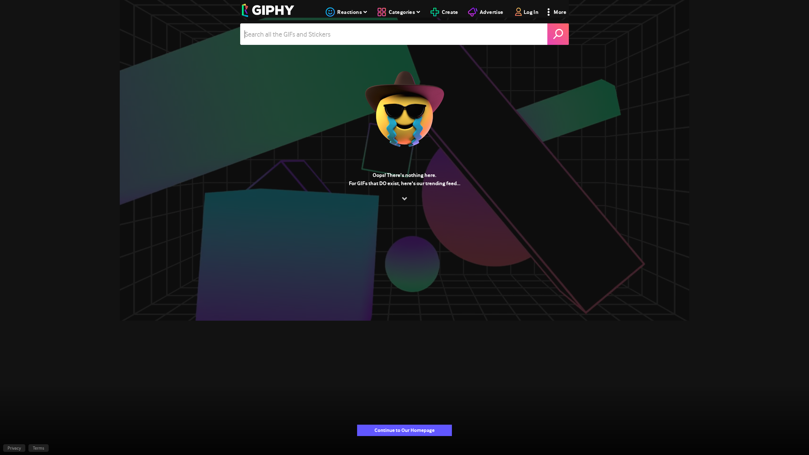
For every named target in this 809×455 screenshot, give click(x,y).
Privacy (14, 448)
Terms (38, 448)
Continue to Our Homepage (404, 430)
